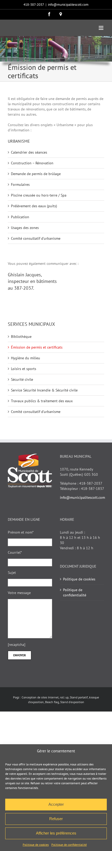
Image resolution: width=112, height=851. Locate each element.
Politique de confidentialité (69, 845)
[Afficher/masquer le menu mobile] (101, 28)
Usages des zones (25, 227)
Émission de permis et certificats (37, 347)
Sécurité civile (22, 379)
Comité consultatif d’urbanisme (35, 238)
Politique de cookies (36, 845)
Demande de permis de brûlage (36, 173)
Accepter (56, 804)
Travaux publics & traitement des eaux (42, 401)
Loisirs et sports (23, 368)
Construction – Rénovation (32, 163)
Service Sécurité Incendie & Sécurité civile (44, 390)
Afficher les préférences (56, 833)
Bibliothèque (21, 336)
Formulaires (20, 184)
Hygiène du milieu (25, 358)
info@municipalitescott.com (68, 4)
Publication (20, 217)
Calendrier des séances (29, 152)
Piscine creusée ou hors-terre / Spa (38, 195)
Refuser (56, 818)
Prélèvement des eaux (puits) (34, 206)
